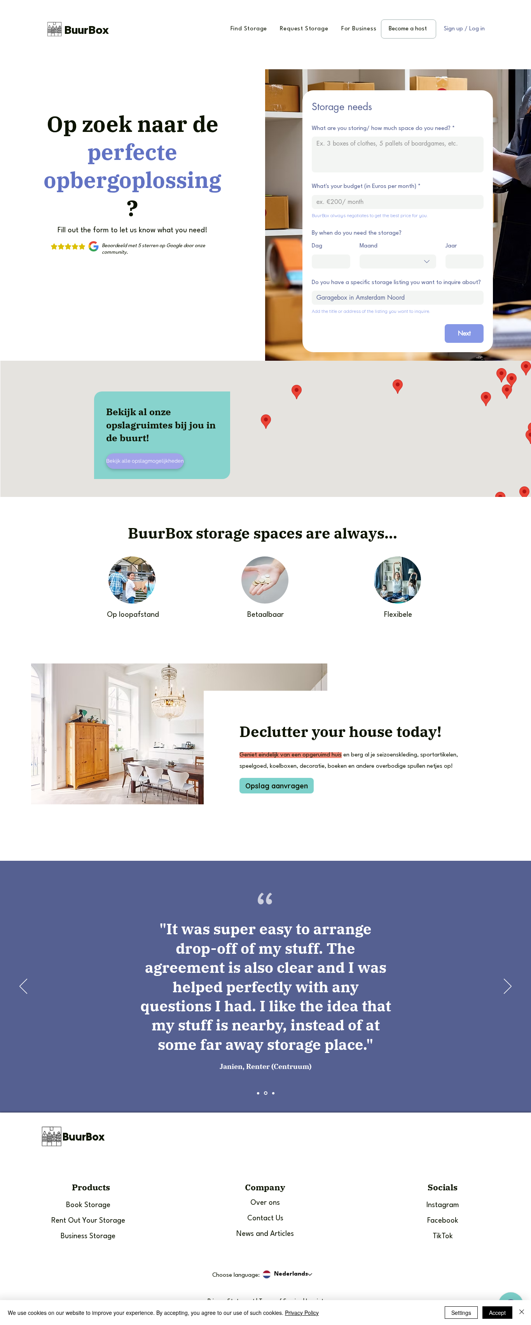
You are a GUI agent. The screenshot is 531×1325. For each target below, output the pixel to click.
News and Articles (265, 1233)
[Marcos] (258, 1093)
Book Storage (88, 1205)
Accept (497, 1312)
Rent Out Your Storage (88, 1220)
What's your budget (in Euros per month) (366, 187)
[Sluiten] (521, 1312)
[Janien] (265, 1093)
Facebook (442, 1220)
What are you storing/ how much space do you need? (383, 129)
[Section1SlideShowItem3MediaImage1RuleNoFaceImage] (273, 1093)
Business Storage (88, 1236)
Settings (461, 1312)
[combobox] (398, 261)
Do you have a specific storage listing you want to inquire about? (396, 283)
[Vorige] (23, 987)
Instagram (442, 1205)
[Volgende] (508, 987)
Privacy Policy (302, 1312)
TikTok (443, 1236)
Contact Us (265, 1218)
